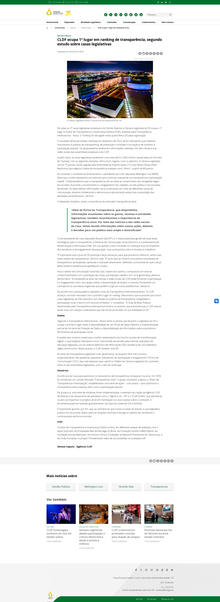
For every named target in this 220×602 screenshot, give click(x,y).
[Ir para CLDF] (58, 11)
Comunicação (129, 22)
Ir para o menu (68, 2)
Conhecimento (148, 22)
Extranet (152, 599)
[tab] (52, 22)
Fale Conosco (168, 22)
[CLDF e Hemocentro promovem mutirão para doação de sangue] (126, 514)
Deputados (69, 22)
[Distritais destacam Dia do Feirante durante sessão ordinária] (159, 514)
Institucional (52, 22)
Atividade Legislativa (90, 22)
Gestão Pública (64, 36)
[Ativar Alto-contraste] (165, 2)
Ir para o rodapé (82, 2)
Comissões (112, 22)
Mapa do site (168, 599)
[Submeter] (170, 14)
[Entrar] (169, 2)
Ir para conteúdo (55, 2)
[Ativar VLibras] (158, 2)
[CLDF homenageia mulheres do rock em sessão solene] (61, 514)
